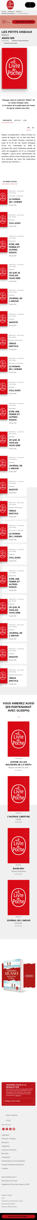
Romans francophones (8, 13)
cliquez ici (18, 1095)
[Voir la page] (18, 975)
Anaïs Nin (8, 38)
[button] (23, 22)
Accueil (4, 11)
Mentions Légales (7, 1195)
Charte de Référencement (9, 1206)
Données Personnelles (8, 1204)
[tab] (7, 120)
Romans (18, 11)
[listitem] (3, 1129)
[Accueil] (10, 5)
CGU (3, 1198)
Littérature (11, 11)
